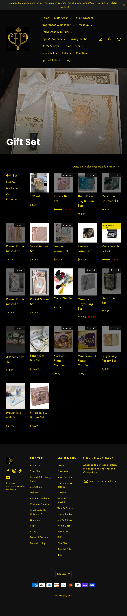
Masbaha (12, 188)
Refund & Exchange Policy (41, 479)
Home (45, 18)
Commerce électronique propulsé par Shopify (15, 486)
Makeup (84, 25)
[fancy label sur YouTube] (8, 477)
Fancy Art (48, 53)
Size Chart (35, 471)
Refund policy (37, 543)
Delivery (34, 492)
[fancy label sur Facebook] (8, 471)
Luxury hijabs (79, 39)
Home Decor (72, 46)
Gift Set (11, 175)
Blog (68, 60)
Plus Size (82, 53)
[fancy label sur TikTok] (20, 471)
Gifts (65, 53)
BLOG (33, 531)
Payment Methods (39, 498)
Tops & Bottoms (52, 39)
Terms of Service (39, 537)
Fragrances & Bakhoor (57, 25)
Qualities (35, 520)
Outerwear (61, 18)
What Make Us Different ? (38, 512)
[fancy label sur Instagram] (14, 471)
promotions (36, 487)
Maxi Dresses (84, 18)
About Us (35, 465)
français (61, 574)
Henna (10, 182)
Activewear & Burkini (56, 32)
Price (33, 525)
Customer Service (39, 504)
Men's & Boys (50, 46)
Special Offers (51, 60)
